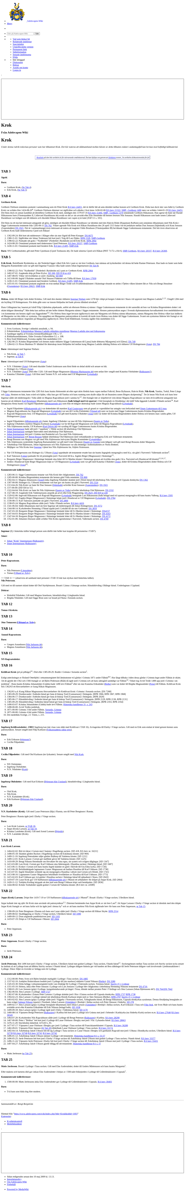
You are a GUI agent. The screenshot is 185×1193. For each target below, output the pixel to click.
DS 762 (48, 225)
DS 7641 (160, 989)
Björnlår (59, 831)
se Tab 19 (32, 829)
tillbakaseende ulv (53, 403)
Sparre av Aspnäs (92, 442)
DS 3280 (111, 981)
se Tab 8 (19, 356)
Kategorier (6, 1116)
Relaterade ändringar (22, 41)
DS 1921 (19, 228)
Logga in (17, 70)
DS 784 (156, 344)
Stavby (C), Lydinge (120, 984)
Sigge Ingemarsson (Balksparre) (21, 543)
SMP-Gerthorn (98, 238)
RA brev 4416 (77, 503)
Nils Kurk (79, 754)
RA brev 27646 (164, 1012)
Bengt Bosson (35, 437)
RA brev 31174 (106, 1028)
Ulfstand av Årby (25, 622)
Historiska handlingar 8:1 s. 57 (87, 1043)
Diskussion (18, 62)
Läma (24, 456)
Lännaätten (26, 570)
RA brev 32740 (20, 1033)
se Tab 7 (21, 354)
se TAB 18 (30, 826)
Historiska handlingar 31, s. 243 (77, 704)
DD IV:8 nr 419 (63, 273)
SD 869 (59, 276)
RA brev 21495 (61, 246)
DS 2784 (111, 498)
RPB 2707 (116, 997)
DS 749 (131, 341)
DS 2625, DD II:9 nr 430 (96, 493)
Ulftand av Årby (21, 573)
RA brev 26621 (28, 286)
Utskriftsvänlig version (23, 47)
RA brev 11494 (95, 213)
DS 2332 (109, 490)
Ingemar (38, 447)
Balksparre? (145, 371)
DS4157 (106, 511)
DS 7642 (168, 989)
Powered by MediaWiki (18, 1189)
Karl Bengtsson (29, 401)
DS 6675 (89, 235)
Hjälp (15, 57)
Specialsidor (18, 44)
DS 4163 (106, 513)
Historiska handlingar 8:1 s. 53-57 (89, 1036)
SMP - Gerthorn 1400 (131, 210)
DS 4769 (104, 519)
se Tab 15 (140, 906)
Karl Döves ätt (50, 426)
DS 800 (83, 477)
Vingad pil (95, 411)
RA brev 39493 (105, 1082)
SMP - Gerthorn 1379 (113, 213)
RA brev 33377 (148, 1038)
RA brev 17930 (89, 278)
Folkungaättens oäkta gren (59, 729)
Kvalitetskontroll (14, 1121)
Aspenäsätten (92, 485)
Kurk (24, 769)
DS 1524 (94, 482)
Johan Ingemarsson (15, 431)
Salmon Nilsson (25, 1002)
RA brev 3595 (166, 495)
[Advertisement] (92, 99)
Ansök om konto (20, 67)
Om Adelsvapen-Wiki (17, 1182)
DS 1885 (84, 979)
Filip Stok (148, 1004)
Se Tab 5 (22, 190)
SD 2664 (55, 919)
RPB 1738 (130, 994)
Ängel (41, 480)
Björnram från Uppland (55, 781)
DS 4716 (143, 986)
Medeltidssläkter (14, 1124)
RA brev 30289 (121, 1025)
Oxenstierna (13, 286)
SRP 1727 (45, 992)
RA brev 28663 (118, 1020)
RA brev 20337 (75, 243)
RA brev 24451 (75, 207)
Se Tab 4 (26, 187)
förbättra (112, 157)
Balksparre (49, 1012)
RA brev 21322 (113, 210)
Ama (149, 344)
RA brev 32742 (50, 1033)
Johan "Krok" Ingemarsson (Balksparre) (25, 541)
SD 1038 (76, 1007)
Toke (7, 394)
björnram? (25, 739)
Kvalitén (40, 157)
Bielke (108, 684)
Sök (37, 34)
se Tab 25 (27, 1053)
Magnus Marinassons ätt (82, 371)
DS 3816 (93, 508)
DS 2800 (64, 500)
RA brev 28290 (112, 1017)
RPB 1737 (120, 994)
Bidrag (16, 65)
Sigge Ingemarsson (15, 429)
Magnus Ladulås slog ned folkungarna (87, 331)
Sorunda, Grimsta (53, 709)
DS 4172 (106, 516)
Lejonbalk (92, 374)
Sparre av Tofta (101, 421)
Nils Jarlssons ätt (33, 644)
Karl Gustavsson (75, 408)
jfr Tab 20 (46, 1028)
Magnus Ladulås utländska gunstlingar (52, 331)
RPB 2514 (113, 911)
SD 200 (51, 273)
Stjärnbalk (57, 485)
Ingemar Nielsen (78, 299)
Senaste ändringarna (22, 54)
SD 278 (130, 1002)
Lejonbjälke (95, 439)
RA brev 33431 (151, 1041)
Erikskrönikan (27, 331)
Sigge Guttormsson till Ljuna (153, 408)
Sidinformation (19, 52)
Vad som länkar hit (21, 39)
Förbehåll (11, 1184)
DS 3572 (98, 506)
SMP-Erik (73, 246)
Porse (152, 684)
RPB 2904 (91, 241)
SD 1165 (56, 916)
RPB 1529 (85, 238)
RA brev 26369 (160, 251)
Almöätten (70, 1002)
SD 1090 (77, 914)
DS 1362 (144, 480)
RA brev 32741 (35, 1033)
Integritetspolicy (14, 1179)
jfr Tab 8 (94, 266)
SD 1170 (83, 1010)
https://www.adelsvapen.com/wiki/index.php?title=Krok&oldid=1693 (45, 1114)
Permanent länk (20, 49)
